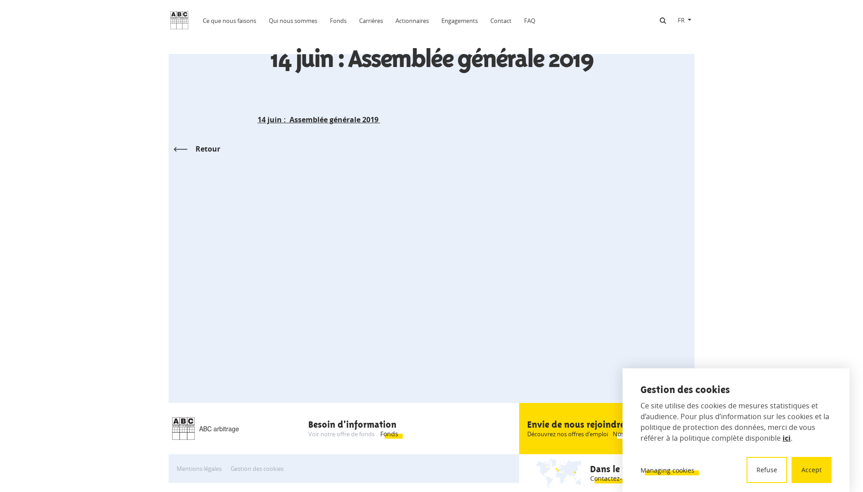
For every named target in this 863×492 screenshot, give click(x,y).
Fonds (338, 21)
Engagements (459, 21)
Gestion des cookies (257, 469)
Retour (208, 149)
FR (681, 20)
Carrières (371, 21)
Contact (501, 21)
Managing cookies (667, 470)
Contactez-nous (613, 478)
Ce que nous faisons (229, 21)
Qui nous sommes (293, 21)
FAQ (529, 21)
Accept (811, 469)
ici (787, 438)
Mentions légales (199, 469)
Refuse (766, 469)
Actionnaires (412, 21)
